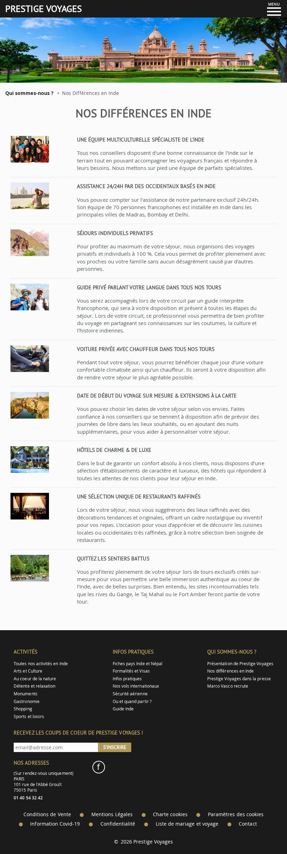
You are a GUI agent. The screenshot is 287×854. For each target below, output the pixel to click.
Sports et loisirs (29, 716)
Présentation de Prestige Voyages (240, 664)
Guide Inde (123, 709)
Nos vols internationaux (136, 686)
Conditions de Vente (47, 814)
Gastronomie (27, 701)
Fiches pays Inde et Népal (138, 664)
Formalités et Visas (131, 671)
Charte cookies (170, 814)
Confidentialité (117, 824)
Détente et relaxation (34, 686)
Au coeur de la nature (35, 679)
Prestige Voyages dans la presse (239, 679)
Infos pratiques (127, 679)
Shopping (23, 709)
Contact (248, 824)
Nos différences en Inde (230, 671)
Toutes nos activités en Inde (41, 664)
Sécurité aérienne (130, 694)
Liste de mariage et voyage (187, 824)
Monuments (25, 694)
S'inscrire (114, 747)
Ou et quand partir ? (132, 701)
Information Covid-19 (55, 824)
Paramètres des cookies (236, 814)
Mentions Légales (112, 814)
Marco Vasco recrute (227, 686)
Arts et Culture (28, 671)
